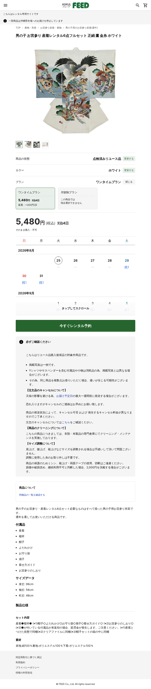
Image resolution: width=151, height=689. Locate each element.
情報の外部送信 (24, 672)
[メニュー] (5, 5)
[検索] (138, 5)
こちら (66, 422)
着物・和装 (30, 27)
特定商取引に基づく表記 (29, 657)
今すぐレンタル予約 (75, 326)
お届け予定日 (64, 395)
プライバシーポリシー (27, 667)
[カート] (145, 5)
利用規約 (20, 662)
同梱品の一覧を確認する (32, 494)
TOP (18, 27)
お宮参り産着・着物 (51, 27)
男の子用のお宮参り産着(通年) (81, 27)
